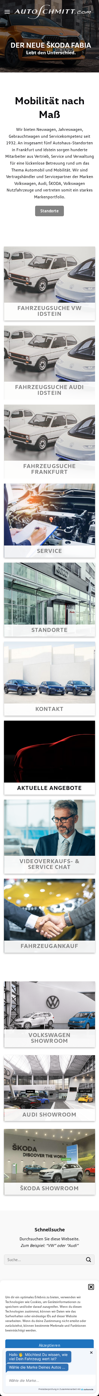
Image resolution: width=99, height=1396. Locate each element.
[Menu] (7, 11)
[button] (91, 1287)
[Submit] (88, 1260)
